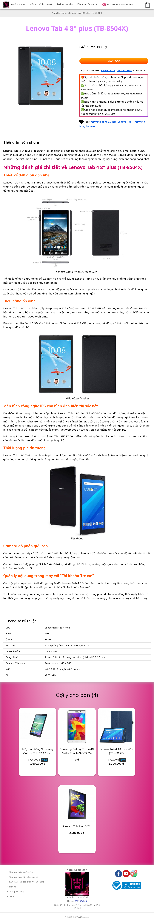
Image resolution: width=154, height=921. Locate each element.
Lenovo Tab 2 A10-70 (77, 826)
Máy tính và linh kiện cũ (41, 4)
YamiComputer (17, 4)
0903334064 (112, 4)
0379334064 (127, 4)
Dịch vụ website (65, 4)
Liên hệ (12, 887)
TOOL (11, 896)
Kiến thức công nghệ (87, 4)
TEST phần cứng (16, 891)
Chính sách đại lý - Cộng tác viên (24, 877)
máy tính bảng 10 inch (104, 121)
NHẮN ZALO (108, 70)
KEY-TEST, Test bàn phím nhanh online (26, 882)
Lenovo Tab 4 (126, 121)
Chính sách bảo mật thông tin (22, 872)
